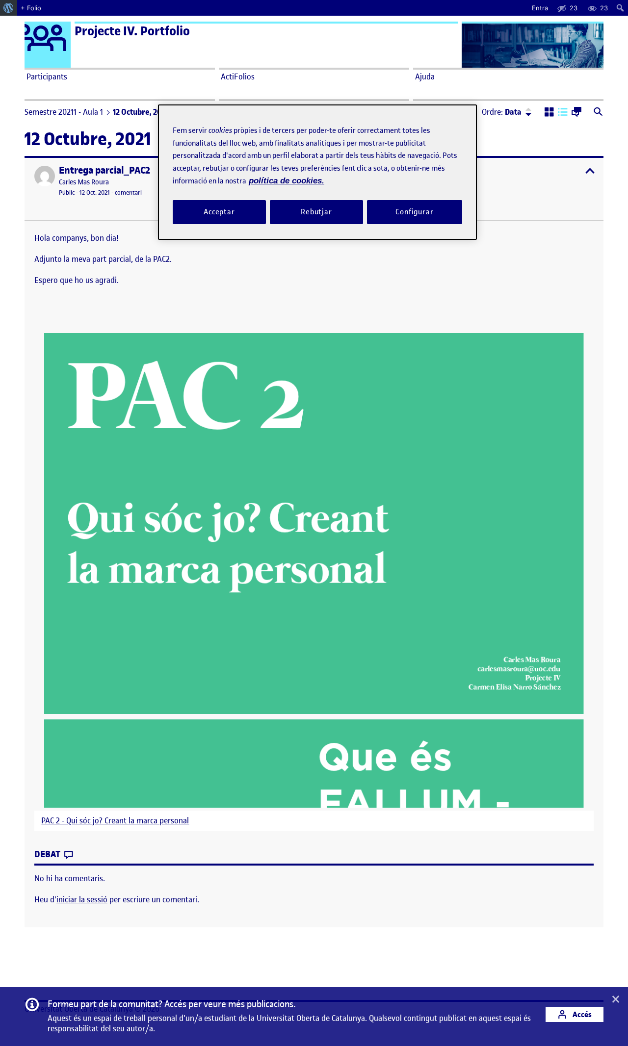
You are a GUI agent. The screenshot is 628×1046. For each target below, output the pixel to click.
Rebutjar (316, 212)
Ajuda (425, 76)
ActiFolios (238, 76)
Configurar (414, 212)
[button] (549, 112)
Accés (581, 1014)
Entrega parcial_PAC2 (104, 170)
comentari (128, 192)
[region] (317, 171)
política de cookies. (286, 180)
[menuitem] (8, 8)
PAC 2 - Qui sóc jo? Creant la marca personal (115, 821)
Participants (46, 76)
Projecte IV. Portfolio (132, 31)
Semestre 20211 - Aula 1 (64, 111)
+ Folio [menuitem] (31, 8)
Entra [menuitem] (540, 8)
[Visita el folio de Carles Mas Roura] (44, 176)
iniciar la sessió (81, 899)
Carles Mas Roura (84, 182)
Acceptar (219, 212)
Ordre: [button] (502, 111)
